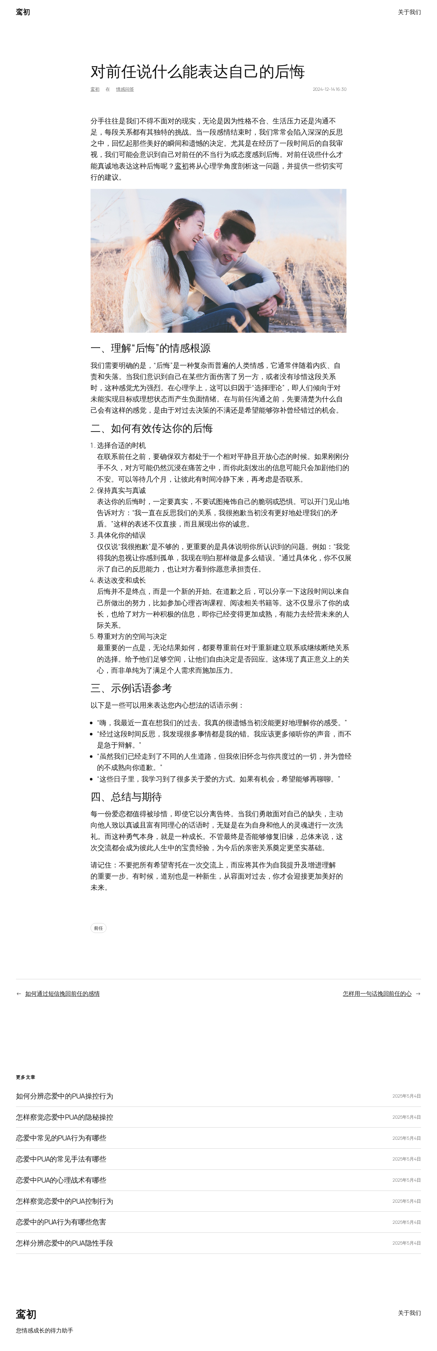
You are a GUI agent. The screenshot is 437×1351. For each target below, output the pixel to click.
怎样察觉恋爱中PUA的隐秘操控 (64, 1117)
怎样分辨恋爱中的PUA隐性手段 (64, 1243)
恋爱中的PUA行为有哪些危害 (61, 1222)
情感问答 (125, 89)
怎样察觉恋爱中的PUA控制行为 (64, 1201)
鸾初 (23, 12)
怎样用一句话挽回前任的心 (377, 993)
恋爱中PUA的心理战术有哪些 (61, 1180)
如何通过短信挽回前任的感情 (62, 993)
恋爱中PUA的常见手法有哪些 (61, 1159)
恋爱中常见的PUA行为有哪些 (61, 1138)
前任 (98, 928)
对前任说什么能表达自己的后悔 (198, 71)
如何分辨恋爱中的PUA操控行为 (64, 1096)
